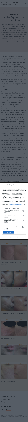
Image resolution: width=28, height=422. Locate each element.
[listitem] (14, 208)
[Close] (25, 185)
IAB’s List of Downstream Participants (15, 204)
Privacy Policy (21, 237)
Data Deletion (6, 237)
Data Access (14, 237)
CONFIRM (8, 232)
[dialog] (14, 211)
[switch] (23, 211)
